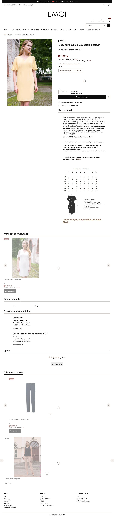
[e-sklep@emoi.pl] (20, 5)
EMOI (5, 34)
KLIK (79, 159)
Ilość (59, 89)
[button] (108, 25)
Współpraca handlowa (10, 507)
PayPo (42, 501)
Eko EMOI (6, 501)
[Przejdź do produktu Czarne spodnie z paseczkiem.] (31, 398)
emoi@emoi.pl (17, 328)
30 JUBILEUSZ (8, 505)
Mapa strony (7, 503)
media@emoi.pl (18, 345)
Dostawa (42, 496)
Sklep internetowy (56, 514)
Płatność (42, 500)
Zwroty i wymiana (45, 498)
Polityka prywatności (46, 505)
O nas (5, 496)
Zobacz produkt (10, 291)
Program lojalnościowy (83, 501)
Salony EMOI (7, 500)
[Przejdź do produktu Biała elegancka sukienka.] (26, 258)
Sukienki (10, 34)
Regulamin (43, 503)
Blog (78, 496)
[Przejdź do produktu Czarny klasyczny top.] (27, 457)
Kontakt (6, 498)
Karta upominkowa (82, 498)
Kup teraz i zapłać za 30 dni (69, 71)
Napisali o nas (81, 500)
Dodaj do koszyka (82, 97)
